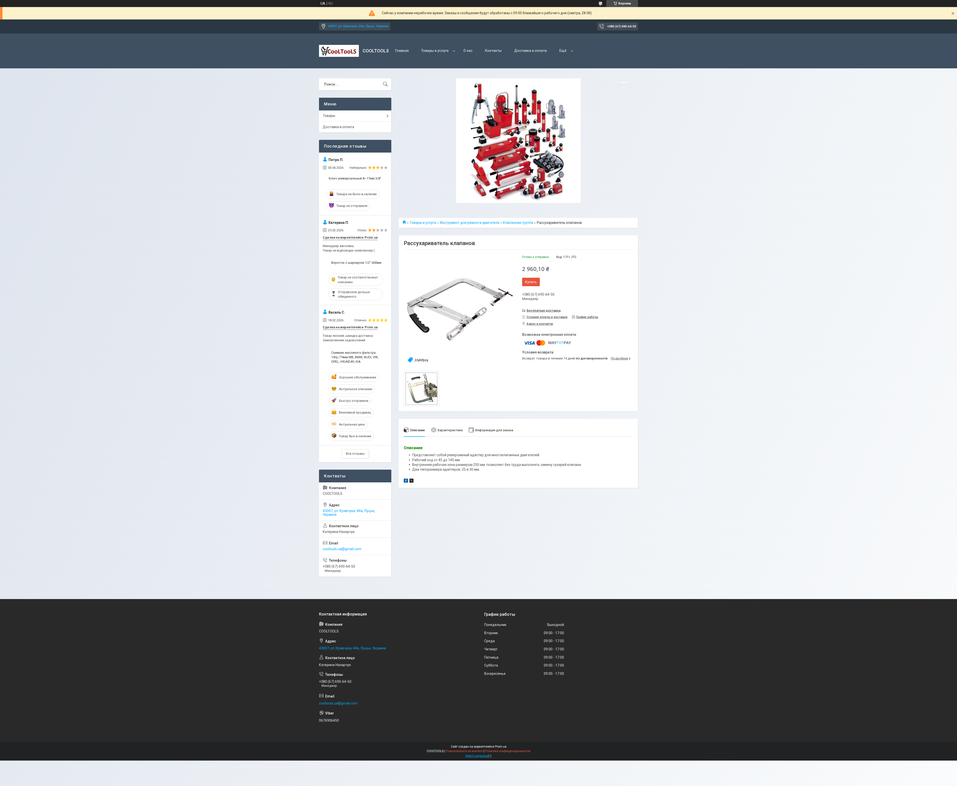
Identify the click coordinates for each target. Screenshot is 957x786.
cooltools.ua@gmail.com (342, 549)
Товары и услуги (435, 51)
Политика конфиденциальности (507, 751)
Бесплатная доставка (543, 310)
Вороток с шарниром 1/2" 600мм (356, 262)
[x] (411, 481)
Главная (402, 51)
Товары (329, 116)
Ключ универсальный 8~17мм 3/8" (355, 178)
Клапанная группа (518, 223)
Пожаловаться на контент (464, 751)
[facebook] (406, 481)
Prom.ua (500, 746)
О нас (468, 51)
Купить (531, 282)
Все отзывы (355, 453)
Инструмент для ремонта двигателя (469, 223)
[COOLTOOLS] (339, 51)
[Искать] (385, 84)
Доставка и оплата (530, 51)
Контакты (493, 51)
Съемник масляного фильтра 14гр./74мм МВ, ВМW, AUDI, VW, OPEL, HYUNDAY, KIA (354, 357)
